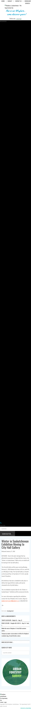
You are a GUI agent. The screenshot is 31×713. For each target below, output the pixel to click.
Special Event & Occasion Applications (9, 359)
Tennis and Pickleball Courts (7, 361)
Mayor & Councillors (5, 53)
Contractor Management (6, 433)
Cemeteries (3, 320)
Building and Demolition (6, 143)
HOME (3, 1)
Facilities (2, 341)
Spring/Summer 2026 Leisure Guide (9, 381)
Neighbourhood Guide (5, 496)
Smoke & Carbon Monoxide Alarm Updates (11, 158)
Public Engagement (5, 41)
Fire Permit (3, 89)
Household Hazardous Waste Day (8, 287)
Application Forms (4, 210)
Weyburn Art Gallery (5, 298)
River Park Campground (6, 327)
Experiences (3, 473)
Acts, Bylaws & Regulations (7, 215)
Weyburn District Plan (5, 194)
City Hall (2, 23)
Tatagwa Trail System (5, 334)
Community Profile (5, 455)
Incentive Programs (5, 199)
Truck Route (3, 226)
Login (1, 512)
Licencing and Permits (5, 82)
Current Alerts (3, 415)
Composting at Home (5, 284)
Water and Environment (6, 278)
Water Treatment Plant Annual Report (10, 244)
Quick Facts (3, 460)
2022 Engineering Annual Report (8, 273)
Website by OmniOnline (25, 708)
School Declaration (5, 113)
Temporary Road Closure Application (9, 224)
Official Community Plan (6, 163)
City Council (3, 50)
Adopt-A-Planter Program (6, 386)
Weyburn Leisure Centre (6, 368)
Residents (2, 482)
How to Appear (3, 57)
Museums (2, 307)
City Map (2, 444)
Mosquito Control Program (7, 390)
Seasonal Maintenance (6, 262)
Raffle (1, 35)
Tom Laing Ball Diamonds (6, 363)
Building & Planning (5, 140)
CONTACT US (18, 1)
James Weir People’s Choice (7, 300)
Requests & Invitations (5, 62)
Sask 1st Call (3, 426)
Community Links (4, 440)
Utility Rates (3, 129)
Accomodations (4, 469)
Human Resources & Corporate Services (10, 44)
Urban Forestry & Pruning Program (9, 397)
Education (2, 487)
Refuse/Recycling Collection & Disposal (10, 248)
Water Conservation (5, 246)
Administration (4, 26)
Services (2, 134)
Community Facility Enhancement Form (10, 388)
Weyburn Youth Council (6, 73)
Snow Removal (3, 264)
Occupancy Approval (5, 154)
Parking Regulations (5, 176)
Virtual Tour (3, 347)
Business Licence (4, 84)
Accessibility (3, 93)
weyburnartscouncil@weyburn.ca (10, 601)
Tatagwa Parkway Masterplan (7, 395)
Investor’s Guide (4, 80)
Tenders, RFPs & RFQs (5, 431)
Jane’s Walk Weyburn (5, 451)
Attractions (3, 471)
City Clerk (2, 28)
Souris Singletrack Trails (6, 332)
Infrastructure (3, 219)
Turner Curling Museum (6, 314)
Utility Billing (3, 120)
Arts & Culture (3, 293)
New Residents (3, 498)
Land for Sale (3, 192)
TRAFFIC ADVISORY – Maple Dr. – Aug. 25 (12, 620)
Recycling (2, 253)
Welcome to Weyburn (5, 442)
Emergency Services (5, 489)
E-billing (2, 127)
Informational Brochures (6, 212)
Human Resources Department (8, 518)
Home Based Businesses (6, 172)
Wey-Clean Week (4, 289)
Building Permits (4, 145)
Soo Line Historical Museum (7, 311)
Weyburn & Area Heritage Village (8, 309)
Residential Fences (5, 174)
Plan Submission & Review (6, 156)
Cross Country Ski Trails (6, 336)
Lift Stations (3, 237)
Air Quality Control (4, 282)
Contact (1, 702)
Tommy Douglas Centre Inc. (7, 480)
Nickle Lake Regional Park (6, 325)
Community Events (5, 449)
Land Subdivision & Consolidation (8, 183)
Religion (2, 500)
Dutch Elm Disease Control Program (9, 408)
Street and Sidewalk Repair (7, 269)
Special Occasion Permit (6, 91)
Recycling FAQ (3, 257)
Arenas (2, 343)
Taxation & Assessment (6, 102)
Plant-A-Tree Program (5, 338)
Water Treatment (4, 242)
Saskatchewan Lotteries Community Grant (10, 374)
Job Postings (3, 521)
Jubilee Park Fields (5, 356)
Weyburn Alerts (4, 417)
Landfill (2, 260)
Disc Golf (2, 350)
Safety (1, 48)
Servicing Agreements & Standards (9, 185)
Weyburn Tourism (4, 467)
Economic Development (6, 75)
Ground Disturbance (5, 424)
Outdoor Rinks (3, 354)
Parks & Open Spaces (5, 318)
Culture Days (3, 296)
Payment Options (4, 111)
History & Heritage (4, 458)
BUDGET (10, 1)
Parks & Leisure (4, 291)
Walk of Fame (3, 462)
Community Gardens (5, 352)
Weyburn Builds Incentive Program (9, 203)
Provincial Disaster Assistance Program (10, 422)
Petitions (2, 32)
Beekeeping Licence (5, 86)
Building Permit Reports (6, 147)
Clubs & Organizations (5, 485)
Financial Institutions (5, 491)
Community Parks (4, 323)
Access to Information (5, 30)
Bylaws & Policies (4, 66)
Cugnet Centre (3, 305)
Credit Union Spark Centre (6, 345)
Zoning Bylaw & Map (5, 165)
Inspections (3, 152)
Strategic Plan (3, 64)
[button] (3, 21)
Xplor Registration (4, 372)
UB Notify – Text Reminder (6, 138)
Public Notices (3, 413)
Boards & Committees (5, 68)
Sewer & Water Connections (7, 233)
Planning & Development (6, 161)
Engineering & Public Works (7, 217)
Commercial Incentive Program (8, 201)
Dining (2, 476)
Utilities (2, 230)
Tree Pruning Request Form (7, 410)
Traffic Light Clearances (6, 228)
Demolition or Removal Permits (8, 149)
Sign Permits (3, 179)
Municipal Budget (4, 98)
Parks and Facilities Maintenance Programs (11, 383)
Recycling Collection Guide (6, 255)
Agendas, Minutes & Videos (7, 55)
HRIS (1, 509)
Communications (4, 39)
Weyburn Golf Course (5, 365)
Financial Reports (4, 100)
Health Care (3, 494)
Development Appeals (5, 188)
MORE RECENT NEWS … (8, 642)
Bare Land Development (6, 181)
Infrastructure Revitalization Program (10, 221)
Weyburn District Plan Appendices (9, 197)
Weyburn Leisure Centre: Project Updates (10, 370)
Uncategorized (10, 611)
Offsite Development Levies (7, 190)
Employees (3, 507)
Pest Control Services (5, 392)
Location (2, 446)
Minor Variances (4, 170)
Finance (2, 95)
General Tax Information (6, 109)
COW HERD (3, 514)
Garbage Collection (5, 251)
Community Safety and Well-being (8, 71)
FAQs (1, 131)
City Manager (3, 37)
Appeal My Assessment (6, 104)
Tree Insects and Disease (6, 406)
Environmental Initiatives (6, 280)
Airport (2, 275)
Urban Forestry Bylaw (5, 404)
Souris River (3, 329)
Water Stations (4, 239)
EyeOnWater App (4, 136)
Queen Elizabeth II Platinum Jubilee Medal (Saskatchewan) (15, 464)
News (1, 435)
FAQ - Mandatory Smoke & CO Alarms (9, 208)
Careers (2, 46)
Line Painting (3, 271)
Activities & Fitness (5, 377)
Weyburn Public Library (6, 316)
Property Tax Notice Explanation (8, 118)
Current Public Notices (5, 428)
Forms (1, 107)
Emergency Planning (5, 419)
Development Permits (5, 167)
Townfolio (2, 77)
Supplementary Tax (5, 116)
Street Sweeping (4, 266)
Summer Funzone (4, 379)
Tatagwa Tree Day (4, 401)
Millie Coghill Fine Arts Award (7, 302)
